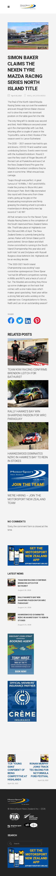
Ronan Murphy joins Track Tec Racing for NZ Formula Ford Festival (38, 770)
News (29, 96)
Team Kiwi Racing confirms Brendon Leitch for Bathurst (32, 583)
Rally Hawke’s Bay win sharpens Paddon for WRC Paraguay (32, 600)
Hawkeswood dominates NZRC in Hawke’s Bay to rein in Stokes (33, 617)
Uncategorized (39, 96)
